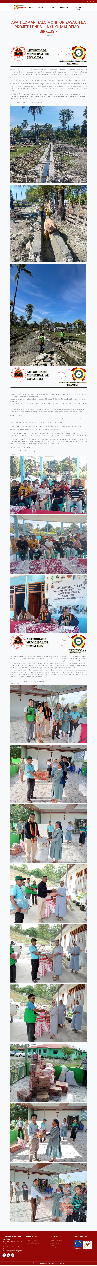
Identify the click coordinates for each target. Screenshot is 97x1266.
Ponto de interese (56, 1241)
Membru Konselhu (32, 1243)
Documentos (54, 1247)
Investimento (54, 1243)
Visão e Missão (31, 1241)
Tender (52, 1245)
